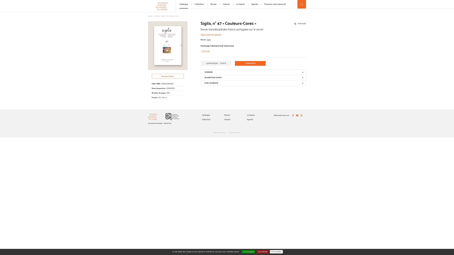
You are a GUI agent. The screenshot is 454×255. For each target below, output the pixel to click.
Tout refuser (262, 251)
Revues (213, 4)
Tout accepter (248, 251)
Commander (250, 63)
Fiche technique (211, 83)
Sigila (208, 39)
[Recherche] (301, 4)
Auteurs (226, 4)
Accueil (150, 16)
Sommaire (209, 72)
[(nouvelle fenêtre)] (172, 116)
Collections (199, 4)
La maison (240, 4)
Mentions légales (220, 133)
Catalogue (183, 4)
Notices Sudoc (168, 76)
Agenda (254, 4)
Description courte (213, 77)
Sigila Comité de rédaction (211, 34)
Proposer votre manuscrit (275, 4)
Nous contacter (234, 133)
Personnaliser (276, 251)
